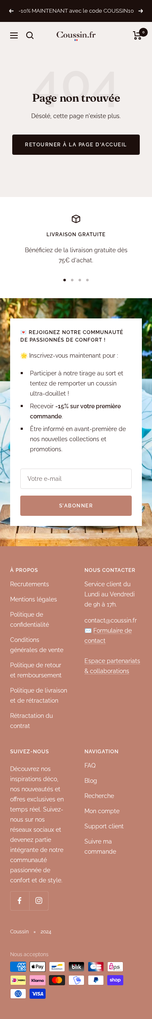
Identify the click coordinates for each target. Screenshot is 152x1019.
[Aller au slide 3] (80, 280)
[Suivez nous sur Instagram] (38, 900)
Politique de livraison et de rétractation (38, 695)
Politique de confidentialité (29, 619)
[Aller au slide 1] (64, 280)
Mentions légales (33, 599)
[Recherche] (30, 35)
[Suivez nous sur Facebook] (19, 900)
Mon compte (101, 811)
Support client (104, 826)
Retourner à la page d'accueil (76, 145)
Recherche (99, 796)
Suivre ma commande (100, 846)
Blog (90, 780)
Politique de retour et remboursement (36, 670)
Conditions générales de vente (36, 644)
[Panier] (137, 35)
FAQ (89, 765)
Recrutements (29, 584)
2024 (46, 932)
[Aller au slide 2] (72, 280)
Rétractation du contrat (31, 720)
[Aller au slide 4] (87, 280)
